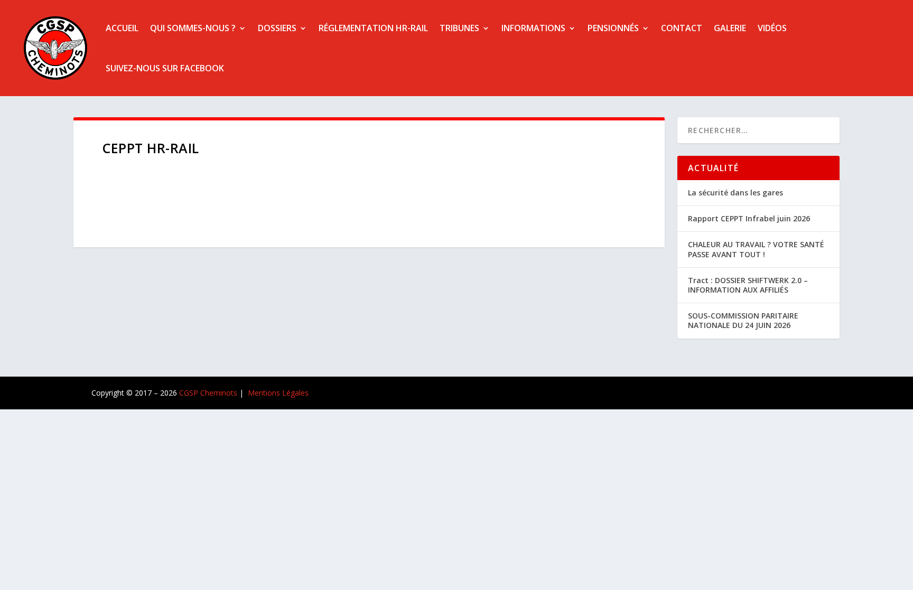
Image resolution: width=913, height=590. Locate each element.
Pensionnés (613, 28)
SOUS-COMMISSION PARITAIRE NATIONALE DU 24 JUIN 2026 (743, 320)
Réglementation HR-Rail (373, 28)
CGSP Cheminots (208, 393)
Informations (533, 28)
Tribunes (459, 28)
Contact (681, 28)
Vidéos (772, 28)
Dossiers (277, 28)
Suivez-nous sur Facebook (165, 68)
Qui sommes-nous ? (193, 28)
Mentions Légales (278, 393)
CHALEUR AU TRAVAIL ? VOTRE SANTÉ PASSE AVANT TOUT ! (756, 249)
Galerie (730, 28)
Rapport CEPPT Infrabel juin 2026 (749, 218)
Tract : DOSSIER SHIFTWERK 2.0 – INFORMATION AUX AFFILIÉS (748, 285)
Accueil (122, 28)
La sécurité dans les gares (735, 193)
